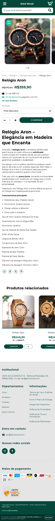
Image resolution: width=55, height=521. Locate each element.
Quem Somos (8, 412)
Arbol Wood (27, 4)
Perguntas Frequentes (39, 404)
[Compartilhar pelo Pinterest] (21, 272)
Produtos (6, 397)
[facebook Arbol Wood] (12, 451)
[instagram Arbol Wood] (5, 451)
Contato (5, 402)
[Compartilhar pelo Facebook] (10, 272)
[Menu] (5, 4)
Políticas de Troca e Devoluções (38, 415)
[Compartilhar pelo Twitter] (16, 272)
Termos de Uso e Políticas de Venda (40, 393)
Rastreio (5, 407)
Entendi (49, 518)
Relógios (13, 75)
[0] (50, 4)
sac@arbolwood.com (15, 435)
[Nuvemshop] (10, 511)
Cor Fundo (6, 106)
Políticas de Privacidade (40, 409)
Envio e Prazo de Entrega (40, 399)
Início (4, 75)
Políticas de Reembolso (40, 421)
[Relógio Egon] (28, 346)
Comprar (13, 346)
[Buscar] (50, 10)
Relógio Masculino (28, 75)
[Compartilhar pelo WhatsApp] (4, 272)
